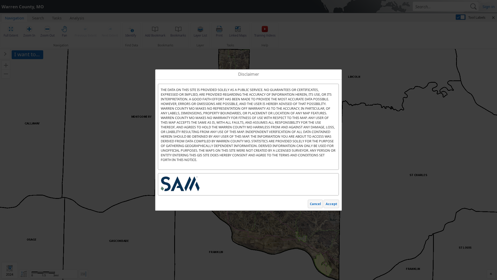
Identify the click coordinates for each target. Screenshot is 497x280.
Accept (331, 203)
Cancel (315, 203)
